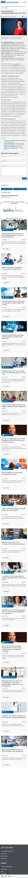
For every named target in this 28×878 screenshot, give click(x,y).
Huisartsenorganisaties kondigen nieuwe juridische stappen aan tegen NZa (13, 336)
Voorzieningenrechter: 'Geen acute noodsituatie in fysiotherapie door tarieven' (13, 303)
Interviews (3, 874)
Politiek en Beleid (7, 189)
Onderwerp (4, 161)
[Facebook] (6, 876)
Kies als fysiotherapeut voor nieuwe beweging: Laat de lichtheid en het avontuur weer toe (13, 440)
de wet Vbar (15, 65)
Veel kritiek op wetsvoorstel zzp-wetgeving (15, 140)
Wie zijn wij (4, 858)
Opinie (7, 434)
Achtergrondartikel (10, 677)
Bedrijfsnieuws (9, 572)
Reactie (3, 166)
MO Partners (4, 856)
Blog (6, 401)
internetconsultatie (7, 42)
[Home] (10, 2)
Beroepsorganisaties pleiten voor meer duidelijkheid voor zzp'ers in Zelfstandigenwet (13, 235)
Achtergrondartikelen (6, 866)
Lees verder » (6, 248)
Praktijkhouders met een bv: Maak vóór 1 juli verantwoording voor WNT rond (14, 372)
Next (26, 203)
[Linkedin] (2, 876)
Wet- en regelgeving (20, 189)
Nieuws (7, 6)
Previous (2, 203)
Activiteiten (4, 869)
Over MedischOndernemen (7, 851)
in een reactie (15, 64)
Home (2, 6)
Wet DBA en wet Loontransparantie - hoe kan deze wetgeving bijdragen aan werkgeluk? (14, 611)
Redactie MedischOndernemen (9, 195)
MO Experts (4, 853)
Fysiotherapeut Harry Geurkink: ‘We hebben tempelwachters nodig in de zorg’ (14, 406)
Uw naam (3, 156)
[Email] (9, 876)
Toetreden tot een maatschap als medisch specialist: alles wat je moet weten (14, 577)
